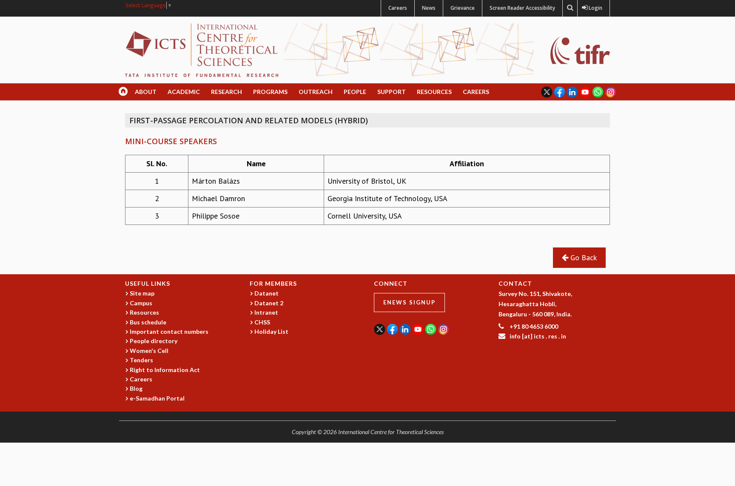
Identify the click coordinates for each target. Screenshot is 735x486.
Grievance (462, 7)
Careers (397, 7)
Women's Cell (149, 350)
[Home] (201, 49)
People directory (153, 340)
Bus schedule (148, 322)
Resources (434, 91)
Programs (270, 91)
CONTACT (515, 283)
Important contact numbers (169, 331)
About (146, 91)
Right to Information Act (165, 369)
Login (593, 7)
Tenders (141, 360)
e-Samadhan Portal (157, 398)
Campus (141, 303)
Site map (142, 293)
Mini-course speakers (171, 141)
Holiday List (271, 331)
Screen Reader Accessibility (522, 7)
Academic (184, 91)
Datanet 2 (268, 303)
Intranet (266, 312)
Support (391, 91)
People (355, 91)
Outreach (316, 91)
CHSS (262, 322)
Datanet (266, 293)
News (429, 7)
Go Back (582, 257)
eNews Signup (409, 302)
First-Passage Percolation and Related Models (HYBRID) (248, 120)
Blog (136, 388)
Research (226, 91)
